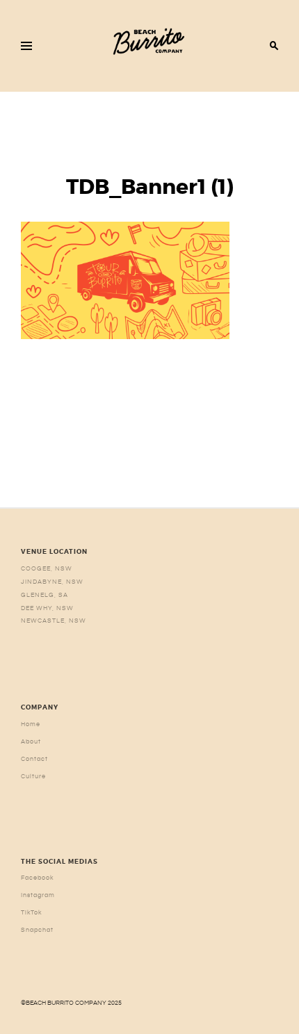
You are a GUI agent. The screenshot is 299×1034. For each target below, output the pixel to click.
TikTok (31, 912)
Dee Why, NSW (47, 608)
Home (30, 724)
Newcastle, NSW (53, 620)
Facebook (37, 877)
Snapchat (37, 929)
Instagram (38, 895)
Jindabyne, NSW (52, 581)
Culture (33, 776)
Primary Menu (26, 46)
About (31, 741)
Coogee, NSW (46, 568)
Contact (34, 758)
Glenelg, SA (44, 594)
